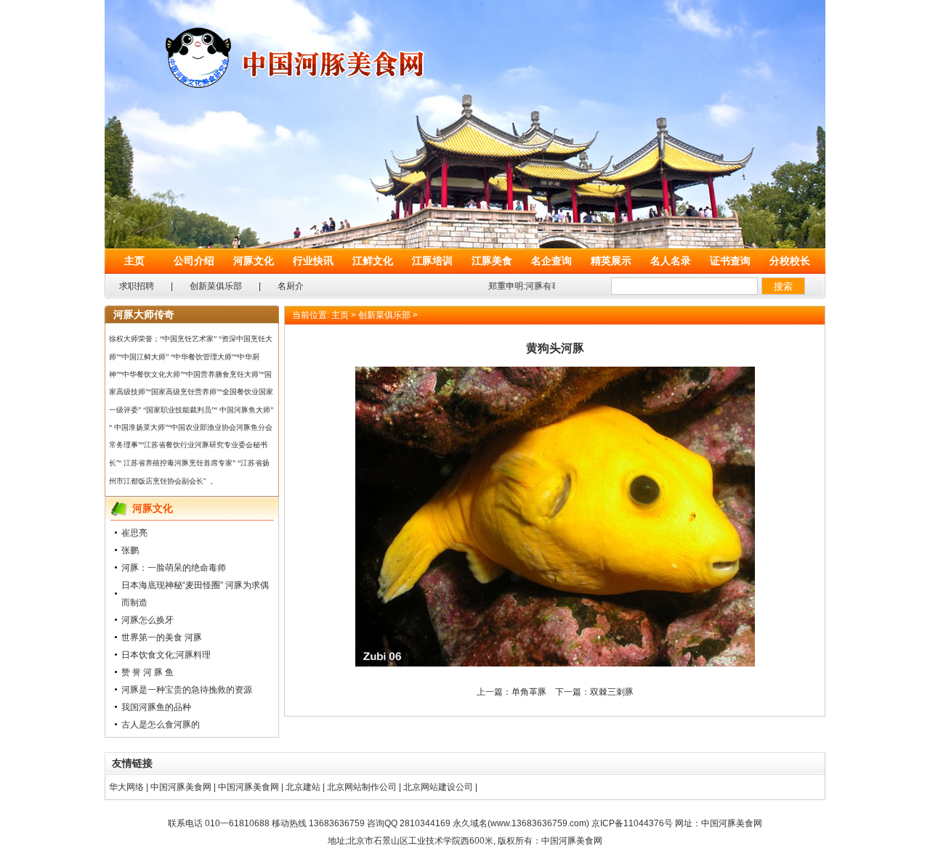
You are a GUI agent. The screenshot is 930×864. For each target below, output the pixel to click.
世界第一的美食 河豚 (161, 637)
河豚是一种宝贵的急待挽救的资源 (186, 690)
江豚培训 (432, 260)
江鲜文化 (372, 260)
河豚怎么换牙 (147, 620)
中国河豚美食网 (180, 787)
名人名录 (670, 260)
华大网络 (126, 787)
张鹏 (130, 550)
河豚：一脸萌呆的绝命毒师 (173, 568)
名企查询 (551, 260)
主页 (134, 260)
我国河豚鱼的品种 (156, 707)
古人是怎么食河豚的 (160, 725)
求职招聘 (136, 286)
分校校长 (789, 260)
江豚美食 (492, 260)
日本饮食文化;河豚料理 (166, 655)
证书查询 (730, 260)
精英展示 (611, 260)
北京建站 (303, 787)
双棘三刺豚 (612, 692)
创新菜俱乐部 (216, 286)
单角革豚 (529, 692)
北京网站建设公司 (438, 787)
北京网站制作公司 (362, 787)
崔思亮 (134, 533)
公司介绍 (194, 260)
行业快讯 (313, 260)
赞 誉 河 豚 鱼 (147, 672)
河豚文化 (253, 260)
